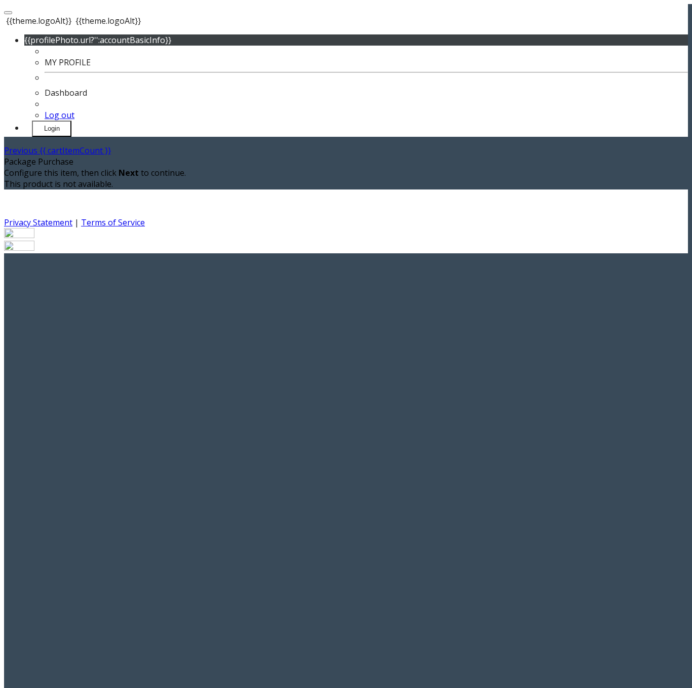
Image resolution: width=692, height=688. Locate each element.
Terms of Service (113, 222)
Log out (59, 115)
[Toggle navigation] (8, 12)
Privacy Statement (38, 222)
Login (52, 128)
